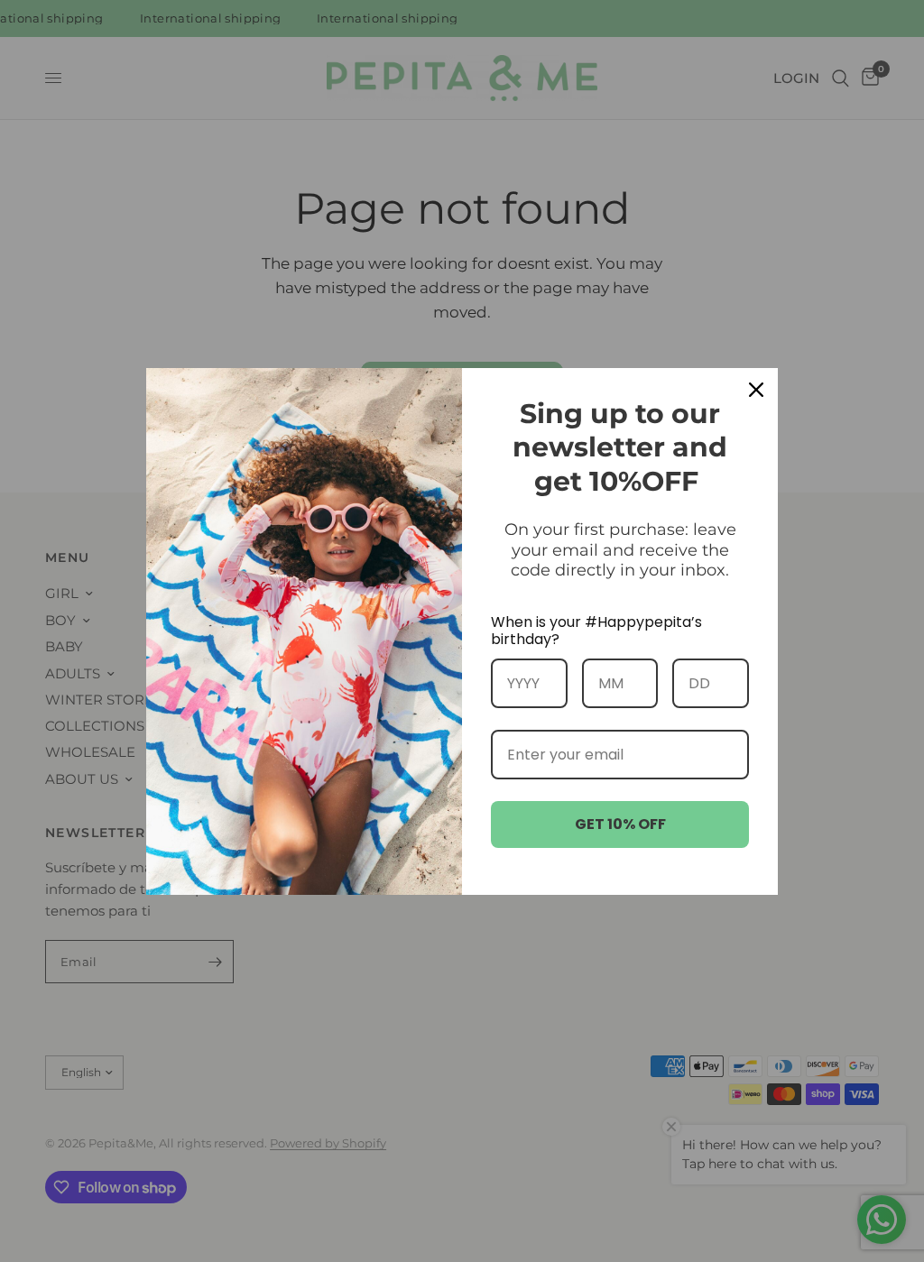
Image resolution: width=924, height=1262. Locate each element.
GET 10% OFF (620, 824)
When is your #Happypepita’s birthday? (596, 630)
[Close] (756, 389)
